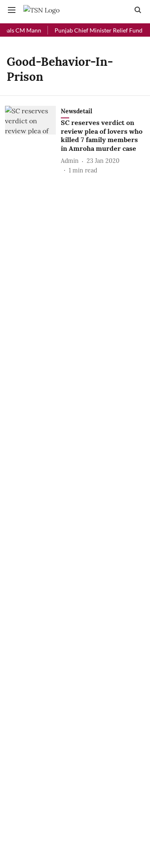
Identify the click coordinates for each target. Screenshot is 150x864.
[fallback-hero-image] (33, 140)
